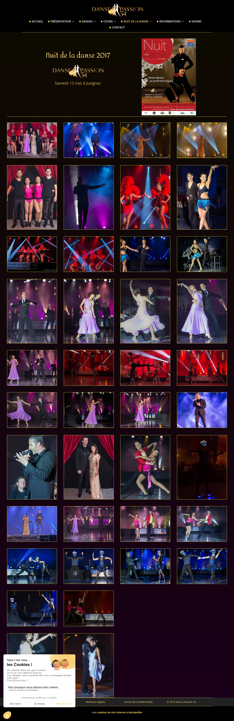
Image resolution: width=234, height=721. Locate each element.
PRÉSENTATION (61, 21)
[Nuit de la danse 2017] (32, 156)
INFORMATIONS (170, 21)
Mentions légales (95, 702)
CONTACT (118, 27)
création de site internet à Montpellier (119, 712)
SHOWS (196, 21)
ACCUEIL (37, 21)
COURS (108, 21)
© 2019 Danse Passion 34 (181, 702)
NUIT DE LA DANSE (136, 21)
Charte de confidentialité (138, 702)
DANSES (87, 21)
